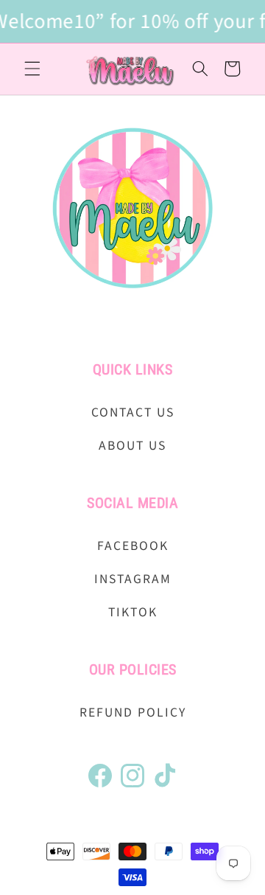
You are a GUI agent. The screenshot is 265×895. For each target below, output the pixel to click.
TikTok (133, 612)
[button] (32, 68)
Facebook (133, 546)
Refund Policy (133, 712)
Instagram (133, 579)
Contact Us (132, 412)
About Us (132, 445)
